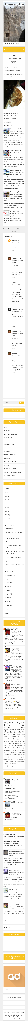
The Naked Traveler (11, 795)
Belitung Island (13, 889)
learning (21, 750)
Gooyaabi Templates (17, 1018)
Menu (5, 49)
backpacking (9, 727)
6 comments (14, 64)
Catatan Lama (21, 229)
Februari (9, 601)
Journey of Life (14, 4)
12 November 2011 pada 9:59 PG (17, 356)
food (12, 745)
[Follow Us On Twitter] (5, 989)
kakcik (14, 282)
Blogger (19, 997)
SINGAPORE (7, 451)
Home (5, 427)
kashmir (19, 745)
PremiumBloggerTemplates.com (16, 1016)
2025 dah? (13, 684)
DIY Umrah (6, 752)
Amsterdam (20, 759)
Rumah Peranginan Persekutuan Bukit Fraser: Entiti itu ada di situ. (16, 873)
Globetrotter (8, 647)
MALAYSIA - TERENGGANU (11, 441)
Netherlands (17, 761)
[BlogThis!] (8, 122)
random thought (15, 211)
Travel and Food (10, 801)
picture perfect (12, 759)
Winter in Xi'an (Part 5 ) (17, 803)
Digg (14, 118)
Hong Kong (6, 761)
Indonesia (6, 741)
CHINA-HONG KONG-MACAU (12, 461)
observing (10, 766)
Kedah (10, 754)
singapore (18, 739)
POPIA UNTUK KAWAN (15, 779)
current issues (16, 736)
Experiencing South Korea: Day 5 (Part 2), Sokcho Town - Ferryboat (17, 131)
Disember (9, 521)
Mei (8, 590)
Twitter (7, 116)
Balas (13, 253)
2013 (6, 511)
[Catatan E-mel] (5, 122)
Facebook (15, 113)
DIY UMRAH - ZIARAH (10, 468)
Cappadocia (13, 748)
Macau (11, 761)
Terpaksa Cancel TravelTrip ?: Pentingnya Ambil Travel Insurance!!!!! (16, 906)
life (14, 62)
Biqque (14, 309)
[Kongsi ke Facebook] (11, 122)
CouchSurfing (7, 750)
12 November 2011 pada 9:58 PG (17, 334)
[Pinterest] (17, 43)
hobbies (15, 754)
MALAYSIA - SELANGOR (10, 434)
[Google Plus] (9, 43)
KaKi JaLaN (8, 665)
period (8, 561)
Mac (8, 597)
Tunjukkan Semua (21, 710)
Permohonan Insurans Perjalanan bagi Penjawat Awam (16, 853)
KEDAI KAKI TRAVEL (9, 475)
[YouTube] (15, 43)
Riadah (21, 748)
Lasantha (6, 1016)
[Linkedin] (11, 43)
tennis (5, 736)
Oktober (9, 571)
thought (7, 725)
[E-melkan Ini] (7, 122)
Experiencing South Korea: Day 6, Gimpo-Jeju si (17, 153)
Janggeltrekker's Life (11, 628)
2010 (6, 609)
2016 (6, 500)
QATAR (23, 761)
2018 (6, 492)
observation (7, 739)
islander (17, 752)
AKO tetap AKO (9, 778)
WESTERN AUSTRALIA (10, 455)
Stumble (7, 118)
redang (23, 752)
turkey (5, 748)
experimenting (8, 734)
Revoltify (6, 991)
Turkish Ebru (8, 763)
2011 (6, 518)
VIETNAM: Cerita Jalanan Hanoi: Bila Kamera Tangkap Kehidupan (16, 632)
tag (5, 754)
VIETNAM (6, 465)
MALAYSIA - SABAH (9, 437)
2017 (6, 496)
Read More (6, 147)
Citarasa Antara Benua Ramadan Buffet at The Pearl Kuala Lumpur (16, 650)
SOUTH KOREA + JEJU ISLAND (12, 448)
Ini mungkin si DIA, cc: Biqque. (15, 532)
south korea (20, 730)
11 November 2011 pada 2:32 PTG (17, 260)
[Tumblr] (18, 43)
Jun (8, 586)
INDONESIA (7, 458)
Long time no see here (11, 700)
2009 (6, 613)
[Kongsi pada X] (10, 122)
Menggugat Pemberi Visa (12, 797)
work (13, 743)
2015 (6, 503)
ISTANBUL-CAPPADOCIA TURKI (12, 472)
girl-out (14, 750)
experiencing (8, 730)
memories (6, 743)
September (9, 575)
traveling (10, 732)
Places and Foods (10, 788)
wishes (21, 754)
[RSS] (20, 43)
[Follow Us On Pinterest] (7, 989)
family (5, 745)
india (19, 732)
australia (18, 741)
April (8, 594)
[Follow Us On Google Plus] (6, 989)
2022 (6, 488)
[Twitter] (7, 43)
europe (20, 757)
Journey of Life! (10, 699)
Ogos (8, 579)
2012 (6, 515)
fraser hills (16, 763)
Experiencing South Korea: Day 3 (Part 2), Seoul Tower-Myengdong (17, 194)
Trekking (19, 743)
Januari (9, 605)
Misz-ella (14, 240)
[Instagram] (13, 43)
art (12, 752)
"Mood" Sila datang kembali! (14, 557)
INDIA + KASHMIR (9, 444)
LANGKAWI (13, 757)
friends (19, 734)
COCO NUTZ (8, 683)
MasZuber (15, 258)
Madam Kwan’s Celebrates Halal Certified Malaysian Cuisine (13, 790)
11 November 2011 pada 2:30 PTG (17, 243)
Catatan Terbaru (7, 229)
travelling (16, 722)
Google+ (14, 116)
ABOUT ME (7, 430)
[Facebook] (5, 43)
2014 (6, 507)
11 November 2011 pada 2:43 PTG (17, 285)
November (9, 525)
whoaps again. (10, 528)
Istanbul (6, 757)
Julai (8, 582)
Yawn (14, 55)
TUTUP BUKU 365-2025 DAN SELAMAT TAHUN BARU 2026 (16, 668)
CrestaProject (12, 1015)
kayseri (5, 759)
